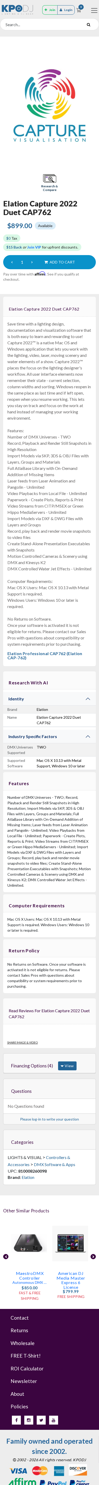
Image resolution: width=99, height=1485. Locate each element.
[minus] (12, 262)
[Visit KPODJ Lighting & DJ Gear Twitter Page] (41, 1420)
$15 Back (14, 247)
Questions (21, 1091)
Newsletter (24, 1381)
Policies (19, 1406)
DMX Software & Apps (54, 1164)
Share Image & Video (22, 1042)
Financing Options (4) (32, 1065)
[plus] (32, 262)
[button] (50, 183)
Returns (19, 1330)
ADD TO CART (62, 262)
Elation (28, 1177)
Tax (11, 238)
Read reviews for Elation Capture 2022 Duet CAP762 (49, 1013)
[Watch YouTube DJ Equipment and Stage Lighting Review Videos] (53, 1420)
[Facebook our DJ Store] (16, 1420)
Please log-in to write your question (49, 1119)
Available (45, 225)
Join (52, 10)
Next (93, 1256)
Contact (20, 1318)
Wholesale (23, 1343)
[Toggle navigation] (94, 10)
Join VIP (34, 247)
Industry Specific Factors (32, 736)
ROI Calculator (27, 1368)
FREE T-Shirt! (26, 1356)
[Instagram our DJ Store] (28, 1420)
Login (68, 10)
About (17, 1394)
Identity (16, 698)
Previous (5, 1256)
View (69, 1066)
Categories (22, 1142)
